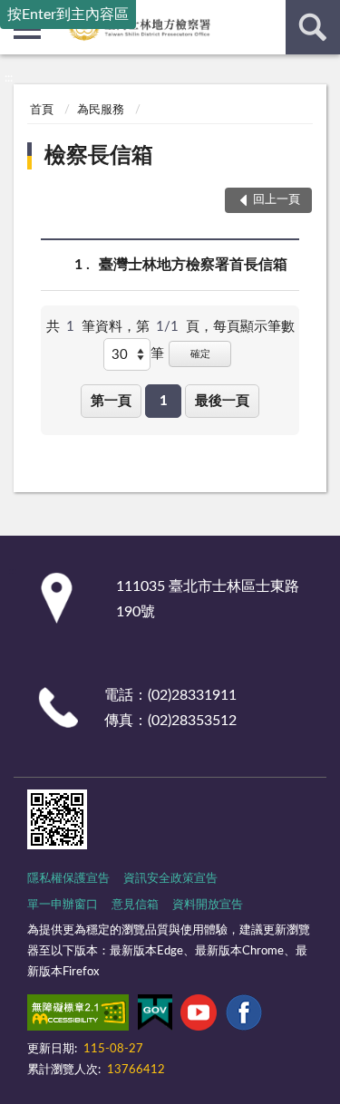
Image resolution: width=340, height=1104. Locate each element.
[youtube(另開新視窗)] (198, 1016)
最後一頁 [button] (222, 401)
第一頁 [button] (111, 401)
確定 (200, 354)
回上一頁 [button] (276, 200)
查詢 (313, 27)
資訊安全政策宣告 (170, 879)
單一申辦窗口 (62, 905)
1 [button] (164, 401)
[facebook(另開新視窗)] (244, 1016)
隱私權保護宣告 (68, 879)
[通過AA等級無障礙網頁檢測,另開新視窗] (78, 1016)
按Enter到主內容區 (68, 14)
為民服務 (100, 110)
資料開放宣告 (207, 905)
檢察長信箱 (98, 156)
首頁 (41, 110)
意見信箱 (135, 905)
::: (9, 78)
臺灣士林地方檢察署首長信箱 (193, 264)
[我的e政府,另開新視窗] (155, 1016)
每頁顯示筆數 (254, 327)
